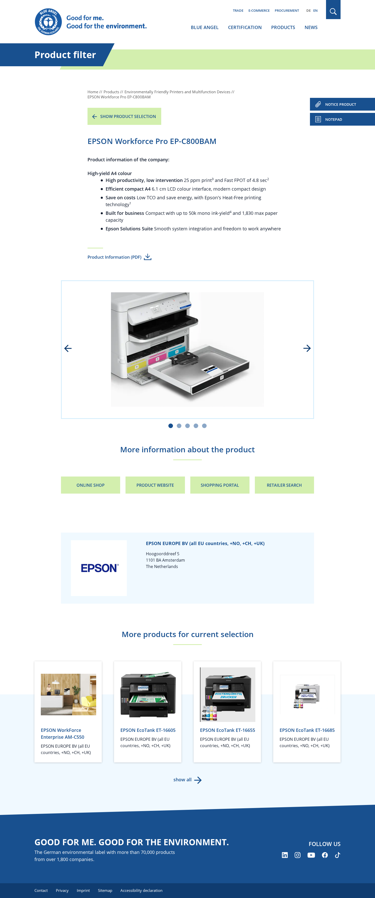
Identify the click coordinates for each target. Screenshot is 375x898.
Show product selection (128, 116)
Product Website (155, 485)
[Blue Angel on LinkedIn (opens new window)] (285, 855)
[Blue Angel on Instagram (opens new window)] (298, 855)
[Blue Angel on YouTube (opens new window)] (311, 855)
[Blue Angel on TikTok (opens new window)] (338, 855)
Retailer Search (284, 485)
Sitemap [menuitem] (105, 890)
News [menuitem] (311, 27)
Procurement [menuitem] (287, 10)
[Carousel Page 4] (196, 426)
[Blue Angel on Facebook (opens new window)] (325, 855)
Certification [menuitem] (245, 27)
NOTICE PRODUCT (340, 104)
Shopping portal (220, 485)
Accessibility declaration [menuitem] (141, 890)
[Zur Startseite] (95, 22)
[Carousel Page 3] (187, 426)
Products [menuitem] (283, 27)
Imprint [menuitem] (83, 890)
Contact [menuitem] (41, 890)
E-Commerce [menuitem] (259, 10)
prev (71, 349)
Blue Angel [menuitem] (205, 27)
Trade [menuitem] (238, 10)
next (303, 349)
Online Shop (91, 485)
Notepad (333, 119)
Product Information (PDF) (114, 257)
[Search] (333, 11)
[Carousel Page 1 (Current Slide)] (170, 426)
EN (315, 10)
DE (308, 10)
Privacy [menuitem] (62, 890)
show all (182, 779)
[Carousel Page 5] (204, 426)
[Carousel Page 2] (179, 426)
